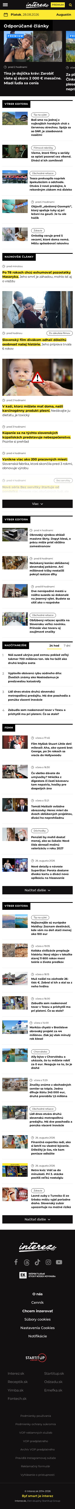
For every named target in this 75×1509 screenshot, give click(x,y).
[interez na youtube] (59, 1260)
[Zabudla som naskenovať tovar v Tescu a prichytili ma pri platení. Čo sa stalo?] (15, 1002)
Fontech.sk (17, 1399)
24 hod (54, 646)
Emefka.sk (53, 1390)
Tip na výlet (40, 114)
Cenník (37, 1302)
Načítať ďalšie (36, 890)
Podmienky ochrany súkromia (35, 1424)
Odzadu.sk (53, 1382)
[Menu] (5, 5)
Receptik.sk (18, 1382)
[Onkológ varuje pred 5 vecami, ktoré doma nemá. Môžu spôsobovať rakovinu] (15, 234)
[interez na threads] (27, 1260)
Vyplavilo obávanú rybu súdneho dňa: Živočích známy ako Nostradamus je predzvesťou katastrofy (35, 677)
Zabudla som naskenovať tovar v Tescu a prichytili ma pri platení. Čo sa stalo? (37, 712)
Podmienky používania (35, 1416)
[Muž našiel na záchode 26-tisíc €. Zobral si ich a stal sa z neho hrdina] (15, 978)
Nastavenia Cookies (37, 1328)
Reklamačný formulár (35, 1466)
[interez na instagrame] (48, 1260)
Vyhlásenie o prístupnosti (38, 1475)
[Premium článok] (15, 36)
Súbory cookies (37, 1319)
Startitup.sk (54, 1373)
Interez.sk (16, 1373)
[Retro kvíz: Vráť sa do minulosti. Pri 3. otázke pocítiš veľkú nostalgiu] (15, 1170)
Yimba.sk (15, 1390)
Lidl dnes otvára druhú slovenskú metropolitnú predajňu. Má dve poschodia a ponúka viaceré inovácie (39, 695)
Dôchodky (40, 830)
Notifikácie (37, 1336)
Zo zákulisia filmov (59, 333)
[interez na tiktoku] (37, 1260)
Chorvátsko (40, 1051)
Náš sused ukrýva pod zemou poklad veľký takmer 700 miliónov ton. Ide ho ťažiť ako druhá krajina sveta (38, 659)
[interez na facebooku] (16, 1260)
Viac (35, 504)
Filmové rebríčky (43, 147)
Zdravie (38, 230)
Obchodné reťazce (42, 173)
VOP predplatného (35, 1441)
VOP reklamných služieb (35, 1432)
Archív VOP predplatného (37, 1449)
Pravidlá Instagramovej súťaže (35, 1458)
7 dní (67, 646)
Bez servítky (63, 480)
